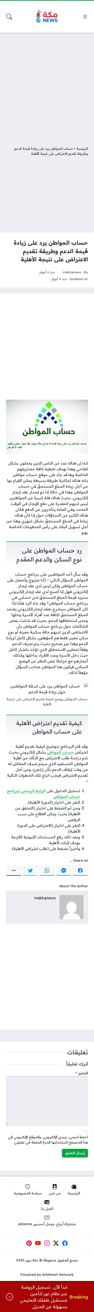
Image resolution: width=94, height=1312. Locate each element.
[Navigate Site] (85, 16)
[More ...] (13, 870)
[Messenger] (63, 870)
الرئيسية (82, 148)
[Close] (9, 1296)
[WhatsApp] (47, 870)
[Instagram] (47, 1243)
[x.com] (56, 1243)
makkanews (72, 272)
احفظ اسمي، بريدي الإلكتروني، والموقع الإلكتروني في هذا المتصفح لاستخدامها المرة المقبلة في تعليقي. (48, 1139)
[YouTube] (38, 1243)
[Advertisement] (47, 86)
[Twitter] (30, 870)
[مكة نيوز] (47, 17)
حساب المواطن (60, 752)
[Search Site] (9, 16)
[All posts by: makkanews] (72, 906)
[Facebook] (80, 870)
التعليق (82, 1073)
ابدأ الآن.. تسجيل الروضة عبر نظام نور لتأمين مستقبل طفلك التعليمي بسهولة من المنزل (43, 1296)
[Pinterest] (29, 1243)
